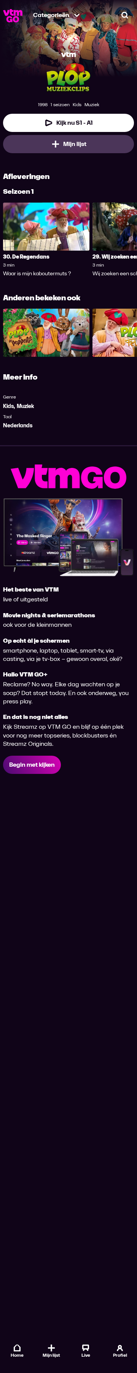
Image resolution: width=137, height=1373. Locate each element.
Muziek (25, 406)
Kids (8, 406)
